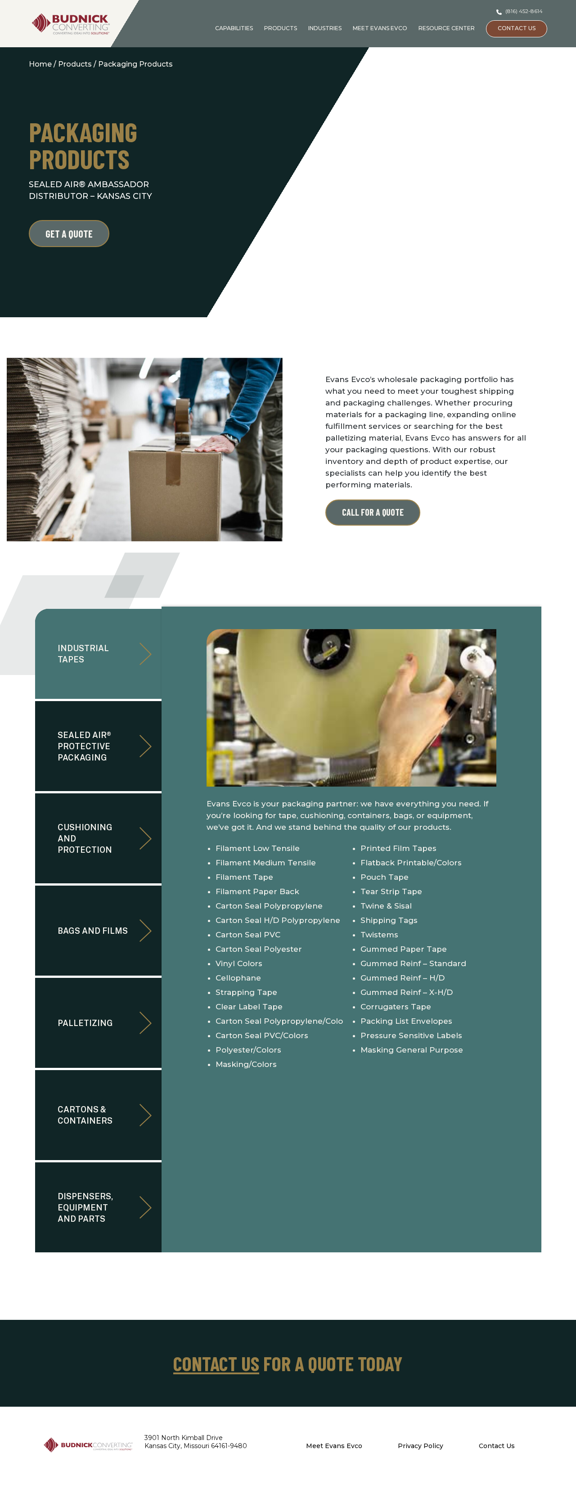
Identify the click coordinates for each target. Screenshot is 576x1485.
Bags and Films (93, 931)
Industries (325, 28)
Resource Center (446, 28)
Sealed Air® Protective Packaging (84, 746)
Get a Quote (69, 233)
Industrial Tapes (83, 654)
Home (40, 64)
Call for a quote (373, 512)
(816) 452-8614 (523, 11)
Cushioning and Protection (85, 839)
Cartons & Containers (85, 1115)
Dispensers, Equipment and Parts (85, 1208)
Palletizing (85, 1023)
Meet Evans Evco (380, 28)
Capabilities (234, 28)
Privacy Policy (420, 1446)
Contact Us (517, 28)
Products (280, 28)
